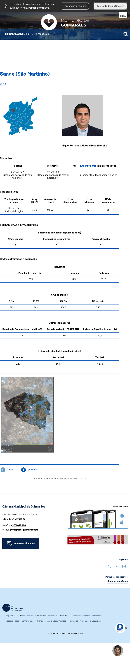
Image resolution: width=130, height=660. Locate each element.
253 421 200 (19, 525)
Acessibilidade (12, 621)
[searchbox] (65, 34)
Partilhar (33, 469)
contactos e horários (24, 543)
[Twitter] (109, 566)
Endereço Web (88, 166)
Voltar (11, 469)
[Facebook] (102, 566)
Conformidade (28, 621)
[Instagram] (124, 566)
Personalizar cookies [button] (74, 6)
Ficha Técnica (26, 616)
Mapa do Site (12, 616)
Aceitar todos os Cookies (110, 6)
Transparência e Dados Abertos (51, 621)
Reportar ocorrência (117, 581)
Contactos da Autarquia (46, 616)
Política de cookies (38, 7)
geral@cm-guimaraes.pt (24, 529)
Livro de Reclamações (12, 608)
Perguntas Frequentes (116, 577)
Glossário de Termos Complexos (86, 616)
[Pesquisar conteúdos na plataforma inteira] (126, 34)
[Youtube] (116, 566)
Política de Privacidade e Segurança (84, 621)
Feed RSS (64, 616)
